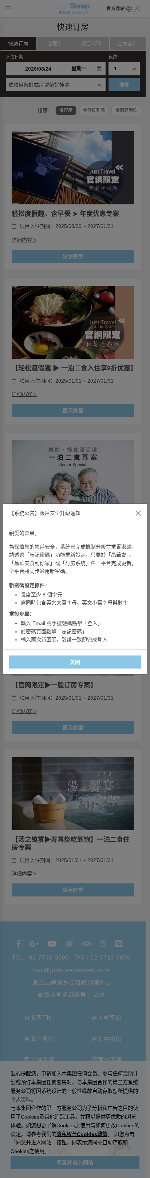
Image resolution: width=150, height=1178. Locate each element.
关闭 (75, 662)
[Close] (138, 513)
